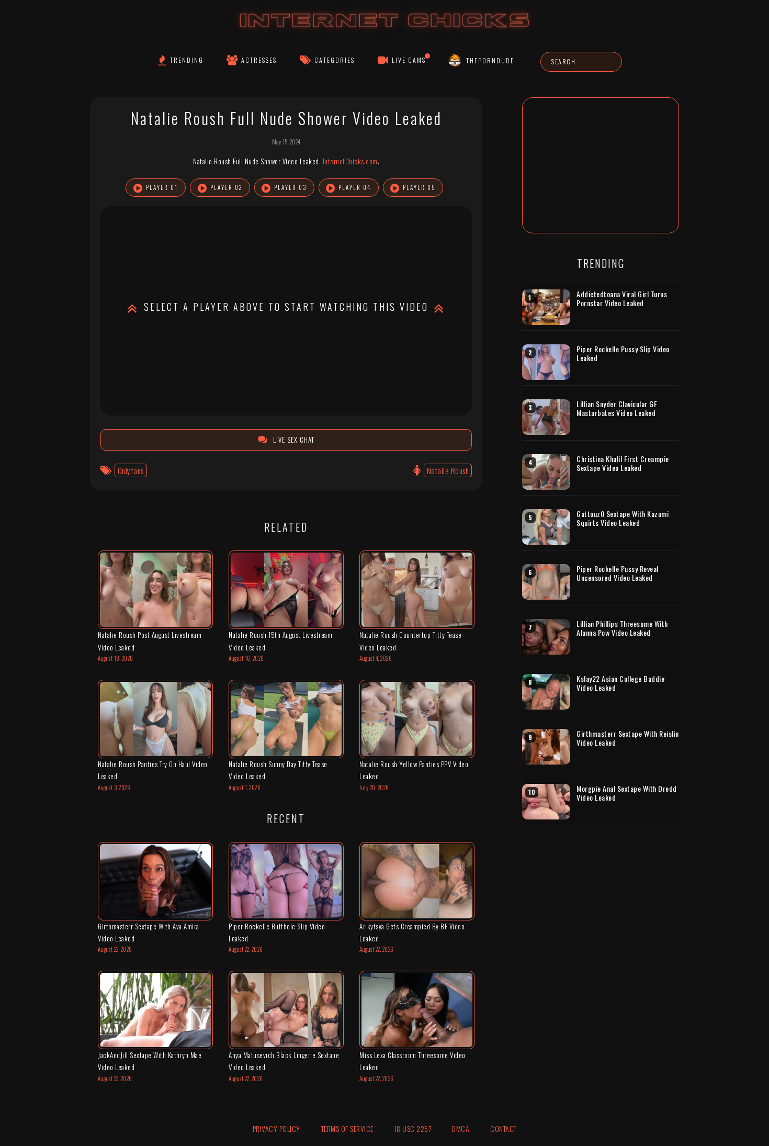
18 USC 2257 (413, 1128)
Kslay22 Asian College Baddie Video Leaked (620, 683)
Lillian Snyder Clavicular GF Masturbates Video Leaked (616, 408)
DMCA (460, 1128)
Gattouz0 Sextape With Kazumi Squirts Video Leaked (622, 518)
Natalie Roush (448, 470)
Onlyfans (131, 470)
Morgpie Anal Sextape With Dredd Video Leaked (626, 793)
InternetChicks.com (350, 161)
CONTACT (503, 1128)
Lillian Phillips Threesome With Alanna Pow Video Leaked (622, 628)
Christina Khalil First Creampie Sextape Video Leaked (622, 463)
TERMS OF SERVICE (347, 1128)
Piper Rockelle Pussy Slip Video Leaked (623, 353)
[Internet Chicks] (384, 30)
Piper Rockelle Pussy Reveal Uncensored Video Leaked (617, 573)
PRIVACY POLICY (276, 1128)
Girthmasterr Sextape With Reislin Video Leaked (627, 738)
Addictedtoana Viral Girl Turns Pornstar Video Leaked (621, 298)
